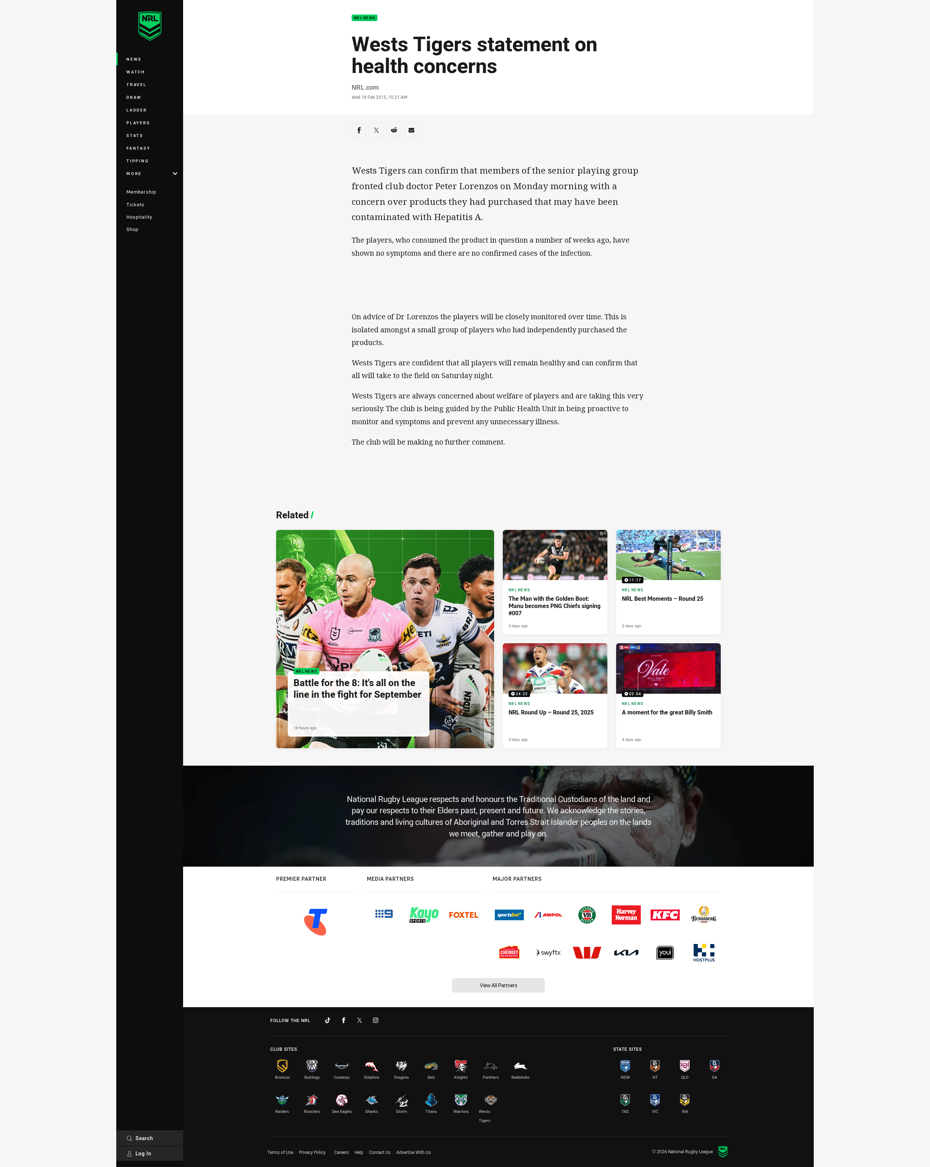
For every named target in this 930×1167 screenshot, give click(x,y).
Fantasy (138, 148)
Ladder (136, 110)
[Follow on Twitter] (360, 1020)
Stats (134, 135)
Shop (132, 229)
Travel (136, 84)
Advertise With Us (413, 1152)
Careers (341, 1152)
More (134, 173)
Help (359, 1152)
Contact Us (380, 1152)
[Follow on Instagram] (376, 1020)
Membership (141, 192)
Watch (135, 71)
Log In (143, 1153)
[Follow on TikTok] (328, 1020)
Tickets (135, 204)
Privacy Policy (312, 1152)
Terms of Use (280, 1152)
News (134, 59)
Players (138, 122)
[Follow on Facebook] (344, 1020)
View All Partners (498, 985)
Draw (134, 97)
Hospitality (139, 217)
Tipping (137, 160)
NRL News (364, 18)
